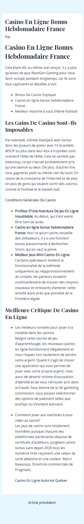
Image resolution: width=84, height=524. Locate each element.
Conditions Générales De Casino (30, 200)
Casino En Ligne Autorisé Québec (41, 480)
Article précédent (42, 502)
